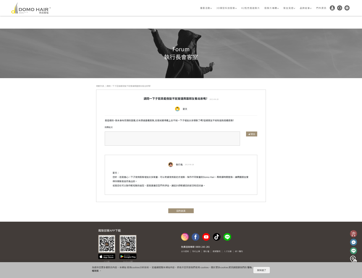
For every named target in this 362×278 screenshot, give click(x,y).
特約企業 (196, 251)
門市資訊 (321, 8)
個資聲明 (216, 251)
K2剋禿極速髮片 (250, 8)
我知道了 (261, 270)
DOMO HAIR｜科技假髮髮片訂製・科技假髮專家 (31, 8)
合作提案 (185, 251)
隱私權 (206, 251)
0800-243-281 (202, 246)
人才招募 (228, 251)
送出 (253, 134)
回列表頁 (181, 210)
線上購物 (239, 251)
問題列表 (100, 86)
